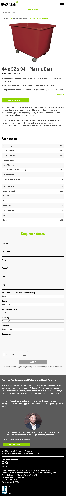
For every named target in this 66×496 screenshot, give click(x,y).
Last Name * (6, 252)
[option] (33, 42)
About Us (5, 451)
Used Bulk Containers (9, 475)
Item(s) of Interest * (10, 309)
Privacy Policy (29, 451)
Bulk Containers (18, 470)
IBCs (38, 475)
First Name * (7, 243)
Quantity (5, 318)
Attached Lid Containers (10, 473)
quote (4, 406)
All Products (5, 18)
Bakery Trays (51, 473)
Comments (6, 334)
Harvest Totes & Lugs (27, 473)
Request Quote (15, 100)
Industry (5, 326)
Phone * (5, 268)
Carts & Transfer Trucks (20, 18)
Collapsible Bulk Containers (40, 470)
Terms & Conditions (16, 451)
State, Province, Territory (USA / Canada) (18, 293)
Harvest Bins (41, 473)
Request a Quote (16, 444)
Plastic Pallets (7, 470)
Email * (4, 276)
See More (60, 94)
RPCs (28, 470)
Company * (6, 260)
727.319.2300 (33, 10)
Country (5, 301)
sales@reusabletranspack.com (15, 453)
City (3, 285)
